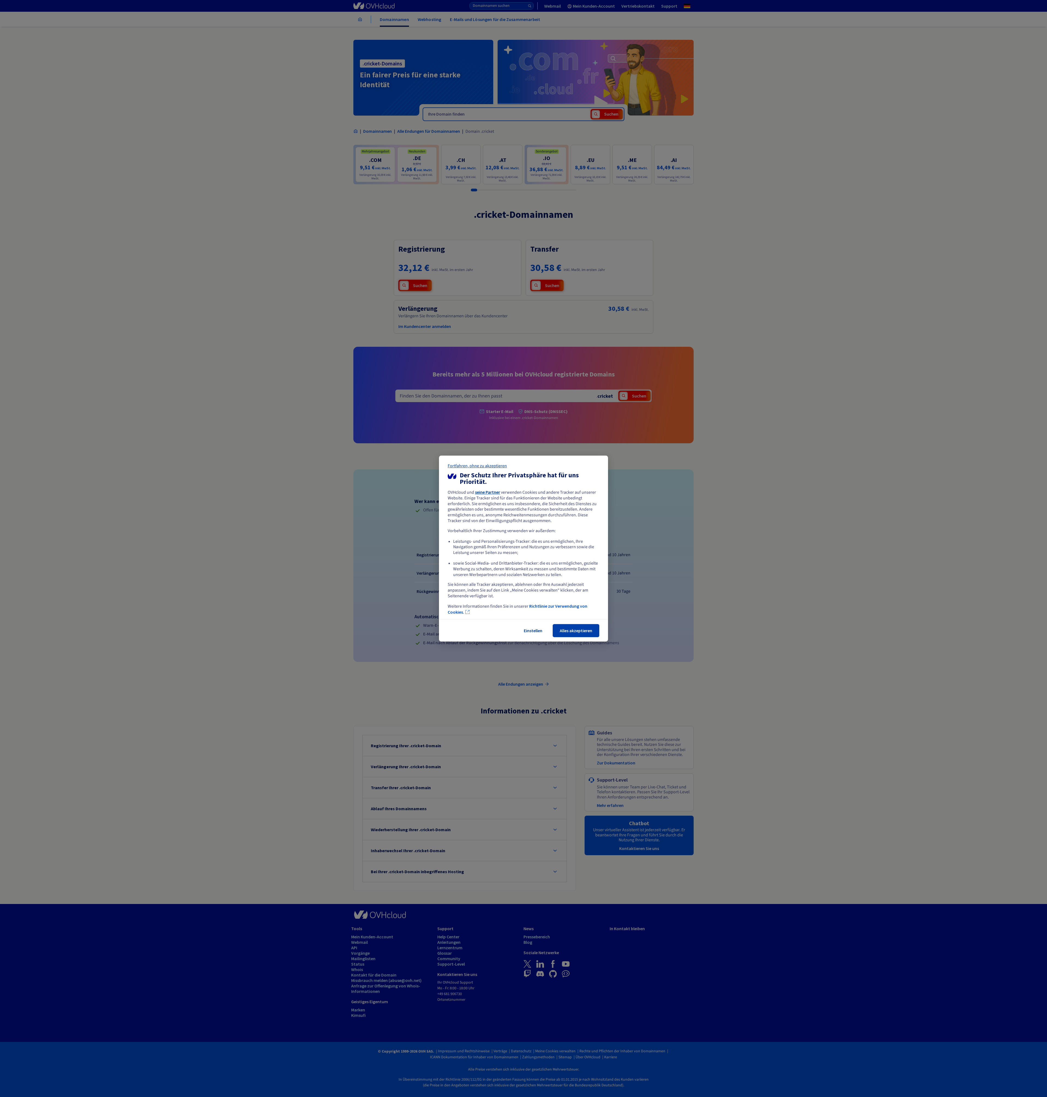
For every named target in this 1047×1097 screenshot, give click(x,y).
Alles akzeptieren (576, 630)
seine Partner (487, 492)
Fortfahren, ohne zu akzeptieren (477, 466)
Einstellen (533, 630)
